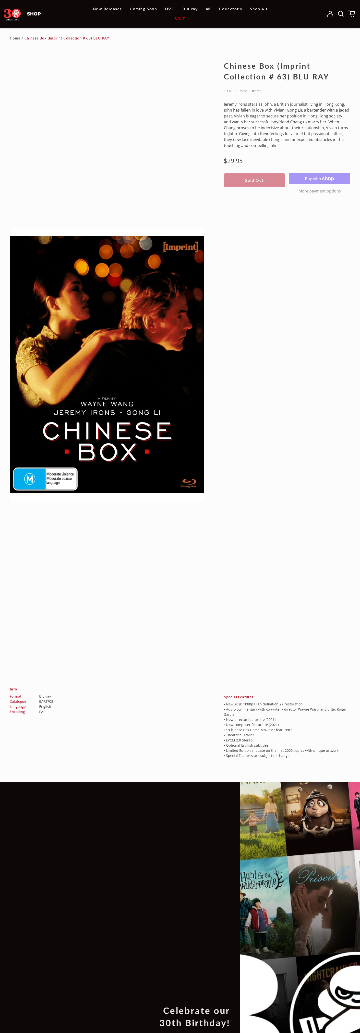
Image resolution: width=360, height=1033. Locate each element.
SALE (180, 18)
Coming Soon (143, 8)
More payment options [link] (320, 191)
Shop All (258, 8)
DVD (170, 8)
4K (208, 8)
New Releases (107, 8)
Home (15, 38)
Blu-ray (190, 8)
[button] (340, 13)
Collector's (230, 8)
